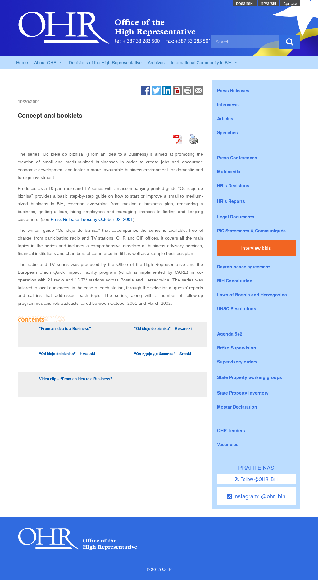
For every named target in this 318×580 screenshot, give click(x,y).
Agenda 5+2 (229, 334)
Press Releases (233, 90)
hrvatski (268, 3)
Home (22, 62)
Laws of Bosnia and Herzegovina (252, 294)
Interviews (228, 104)
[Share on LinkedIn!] (166, 90)
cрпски (290, 3)
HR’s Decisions (233, 185)
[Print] (188, 90)
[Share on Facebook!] (145, 90)
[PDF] (177, 90)
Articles (225, 118)
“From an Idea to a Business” (65, 329)
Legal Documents (235, 216)
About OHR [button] (45, 62)
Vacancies (227, 444)
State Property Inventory (243, 393)
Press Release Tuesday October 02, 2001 (92, 219)
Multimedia (228, 171)
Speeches (227, 132)
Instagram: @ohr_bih (258, 496)
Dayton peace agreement (243, 266)
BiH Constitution (234, 280)
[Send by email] (198, 90)
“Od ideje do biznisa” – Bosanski (163, 329)
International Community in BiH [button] (201, 62)
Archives (156, 62)
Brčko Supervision (236, 348)
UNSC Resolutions (236, 308)
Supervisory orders (237, 362)
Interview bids (256, 248)
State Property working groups (249, 377)
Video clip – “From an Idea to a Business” (75, 379)
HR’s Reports (231, 201)
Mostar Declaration (237, 407)
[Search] (289, 42)
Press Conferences (237, 157)
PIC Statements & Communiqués (251, 230)
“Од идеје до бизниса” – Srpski (162, 354)
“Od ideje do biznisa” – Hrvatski (67, 354)
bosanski (244, 3)
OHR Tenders (231, 430)
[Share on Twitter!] (156, 90)
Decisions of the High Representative (105, 62)
